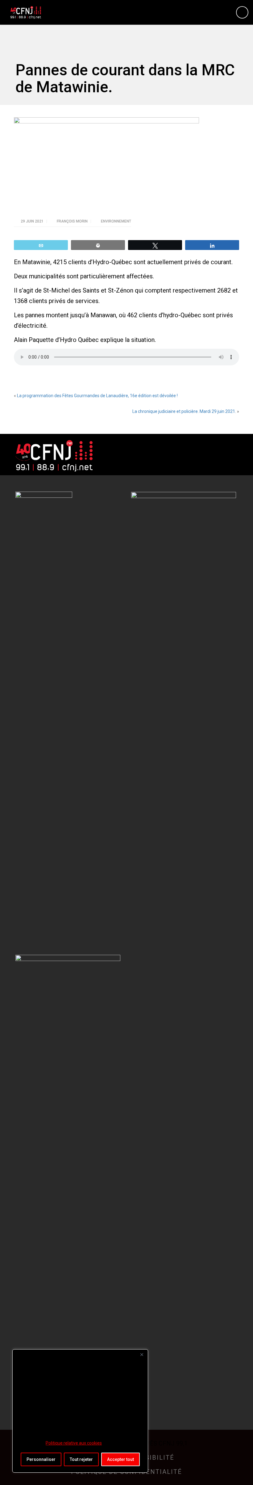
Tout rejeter (81, 1459)
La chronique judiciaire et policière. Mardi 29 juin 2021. (184, 411)
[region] (80, 1411)
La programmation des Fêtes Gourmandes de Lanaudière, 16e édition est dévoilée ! (97, 395)
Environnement (116, 221)
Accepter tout (120, 1459)
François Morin (73, 221)
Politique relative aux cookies (74, 1443)
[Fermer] (141, 1354)
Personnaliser (41, 1459)
